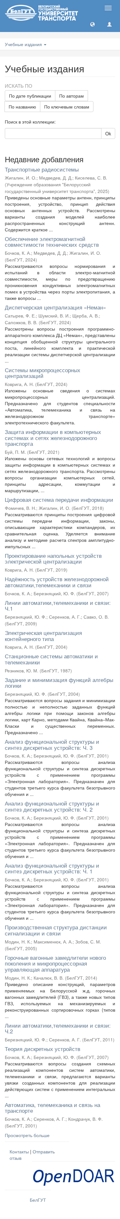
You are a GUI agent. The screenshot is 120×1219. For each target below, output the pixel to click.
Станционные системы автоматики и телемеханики (51, 659)
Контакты (19, 1151)
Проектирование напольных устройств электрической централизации (53, 558)
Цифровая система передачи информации (59, 499)
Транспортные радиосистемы (42, 169)
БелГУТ (38, 1200)
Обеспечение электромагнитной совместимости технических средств (52, 242)
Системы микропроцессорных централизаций (42, 373)
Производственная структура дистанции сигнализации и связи (56, 930)
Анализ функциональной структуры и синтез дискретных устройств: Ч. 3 (52, 744)
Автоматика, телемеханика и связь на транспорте (52, 1108)
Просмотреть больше (27, 1135)
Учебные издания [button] (24, 44)
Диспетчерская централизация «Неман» (55, 307)
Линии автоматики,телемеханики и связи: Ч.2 (58, 1028)
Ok (108, 133)
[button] (92, 24)
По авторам (71, 95)
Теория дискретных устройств (42, 1049)
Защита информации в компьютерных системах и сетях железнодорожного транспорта (53, 437)
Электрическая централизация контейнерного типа (43, 636)
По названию (22, 106)
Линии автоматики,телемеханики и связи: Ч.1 (58, 605)
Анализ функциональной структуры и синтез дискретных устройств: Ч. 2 (52, 806)
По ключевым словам (66, 106)
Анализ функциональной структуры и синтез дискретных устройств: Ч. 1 (52, 868)
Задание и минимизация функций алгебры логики (59, 683)
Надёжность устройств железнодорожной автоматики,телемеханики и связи (57, 582)
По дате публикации (30, 95)
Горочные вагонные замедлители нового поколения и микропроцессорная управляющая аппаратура (55, 963)
